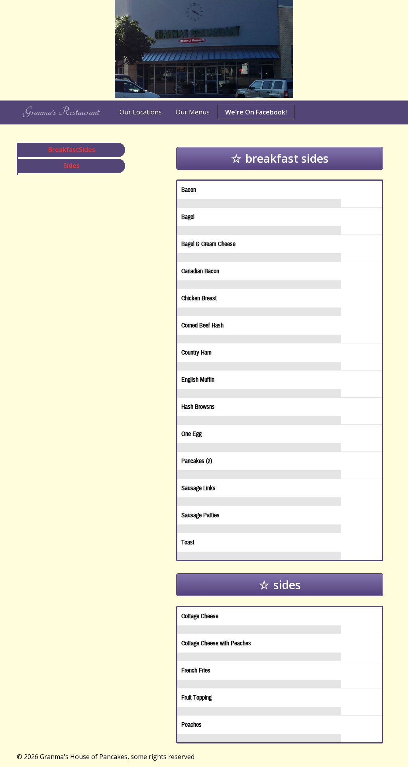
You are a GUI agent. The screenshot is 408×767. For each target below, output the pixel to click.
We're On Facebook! (256, 112)
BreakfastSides (71, 149)
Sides (71, 165)
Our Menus (193, 112)
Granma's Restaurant (61, 112)
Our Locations (141, 112)
